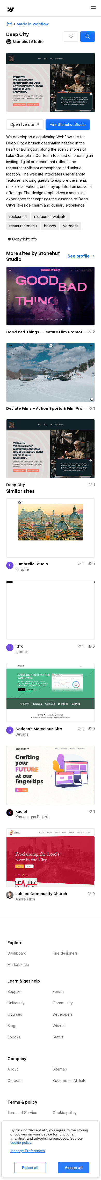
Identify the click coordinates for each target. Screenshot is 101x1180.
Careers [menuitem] (14, 1081)
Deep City (15, 485)
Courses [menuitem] (15, 1014)
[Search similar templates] (87, 36)
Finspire (22, 569)
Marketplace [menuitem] (18, 965)
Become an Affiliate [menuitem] (69, 1081)
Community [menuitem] (63, 1003)
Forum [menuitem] (58, 992)
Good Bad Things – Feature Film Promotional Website (45, 332)
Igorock (22, 652)
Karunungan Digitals (32, 817)
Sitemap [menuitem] (60, 1069)
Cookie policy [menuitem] (65, 1113)
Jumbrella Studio (32, 564)
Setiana (22, 734)
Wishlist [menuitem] (59, 1026)
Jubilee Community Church (41, 894)
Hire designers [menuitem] (65, 953)
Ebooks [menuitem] (14, 1037)
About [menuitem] (13, 1069)
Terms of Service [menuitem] (22, 1113)
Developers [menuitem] (63, 1014)
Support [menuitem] (14, 992)
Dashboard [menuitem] (17, 953)
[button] (71, 36)
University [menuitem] (16, 1003)
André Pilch (25, 899)
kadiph (22, 811)
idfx (19, 646)
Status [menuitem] (58, 1037)
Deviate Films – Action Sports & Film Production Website (46, 408)
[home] (10, 9)
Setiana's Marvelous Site (39, 729)
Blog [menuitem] (11, 1026)
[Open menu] (93, 8)
